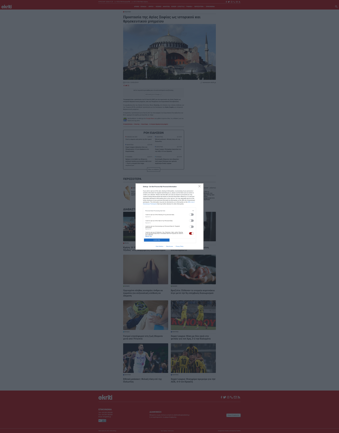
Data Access (169, 246)
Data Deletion (159, 246)
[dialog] (169, 216)
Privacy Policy (179, 246)
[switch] (191, 214)
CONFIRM (157, 240)
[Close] (200, 186)
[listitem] (169, 211)
